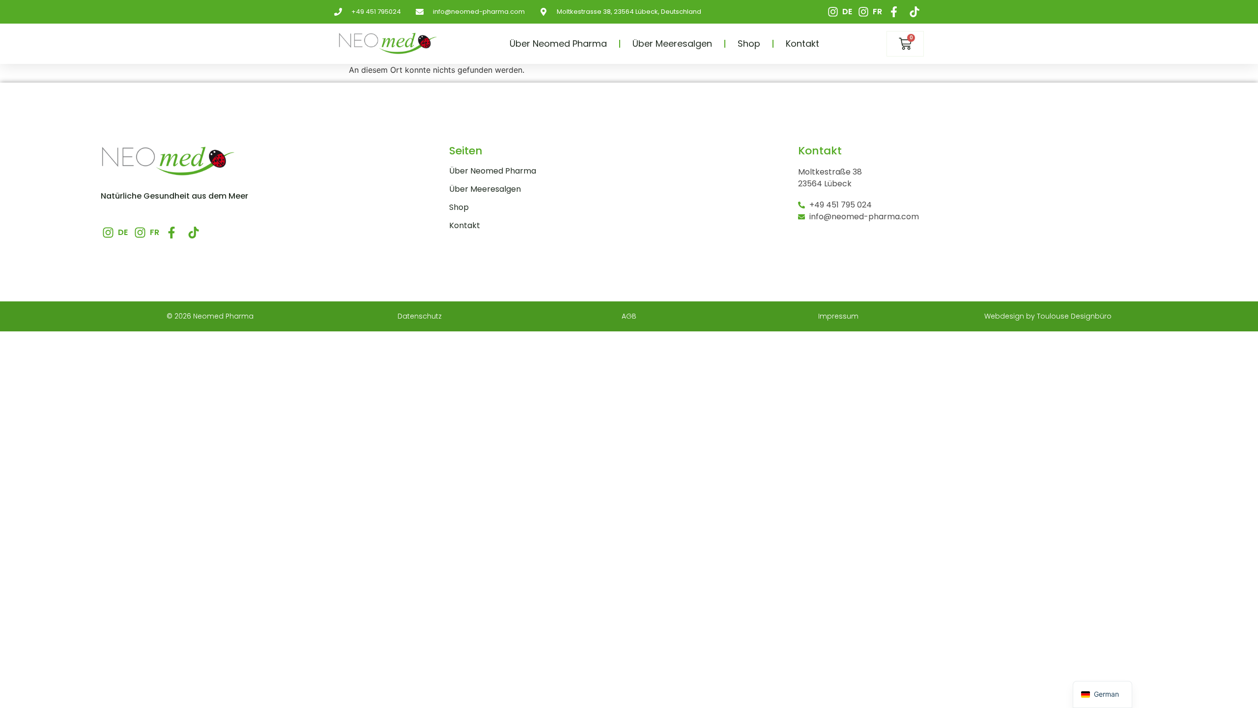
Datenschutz (420, 316)
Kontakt (802, 43)
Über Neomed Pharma (558, 43)
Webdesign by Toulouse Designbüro (1048, 316)
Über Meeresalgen (672, 43)
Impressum (838, 316)
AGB (629, 316)
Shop (749, 43)
